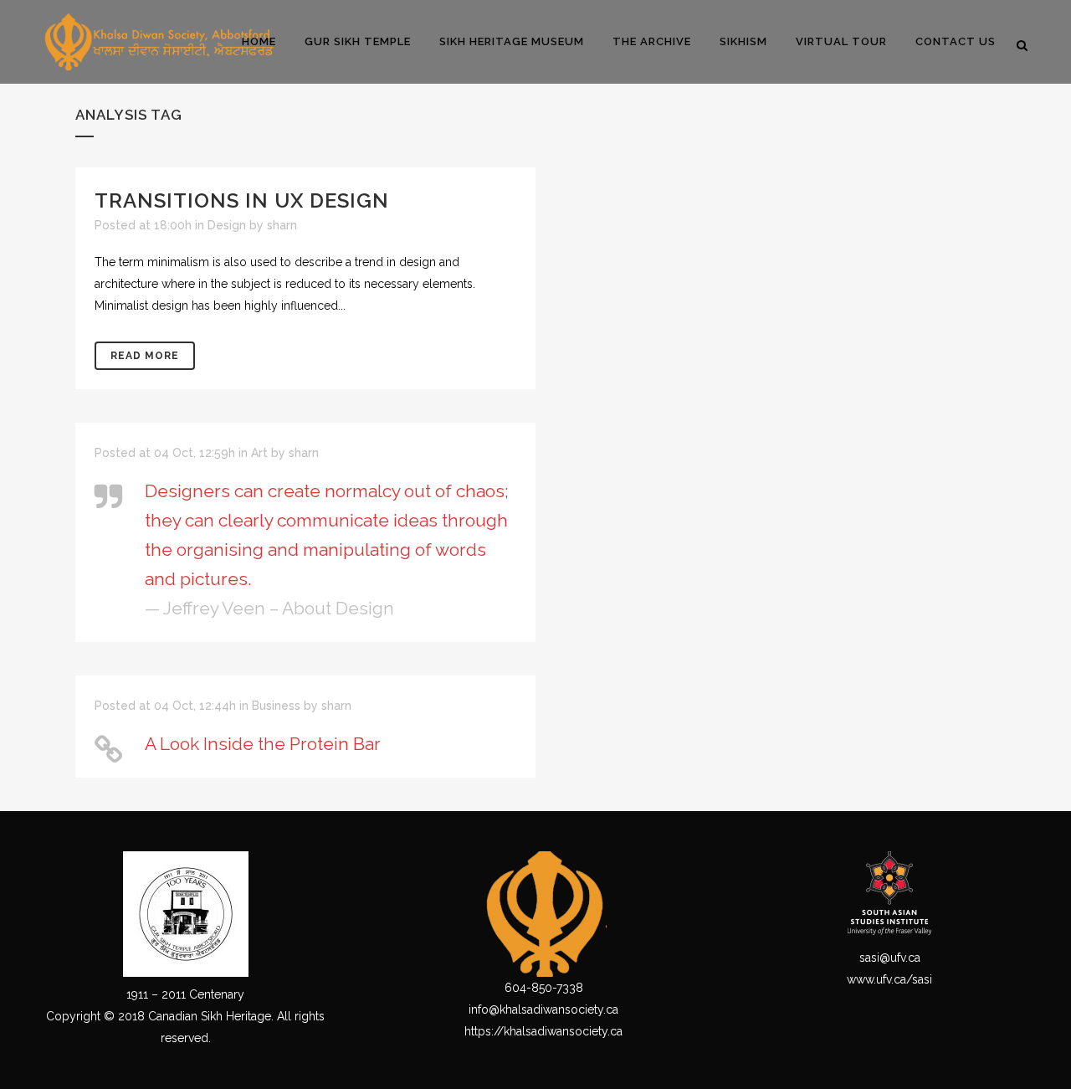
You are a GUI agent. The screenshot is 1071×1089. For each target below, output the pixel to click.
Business (276, 705)
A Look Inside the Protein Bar (263, 743)
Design (227, 225)
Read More (144, 356)
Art (259, 453)
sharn (282, 225)
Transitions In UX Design (242, 200)
